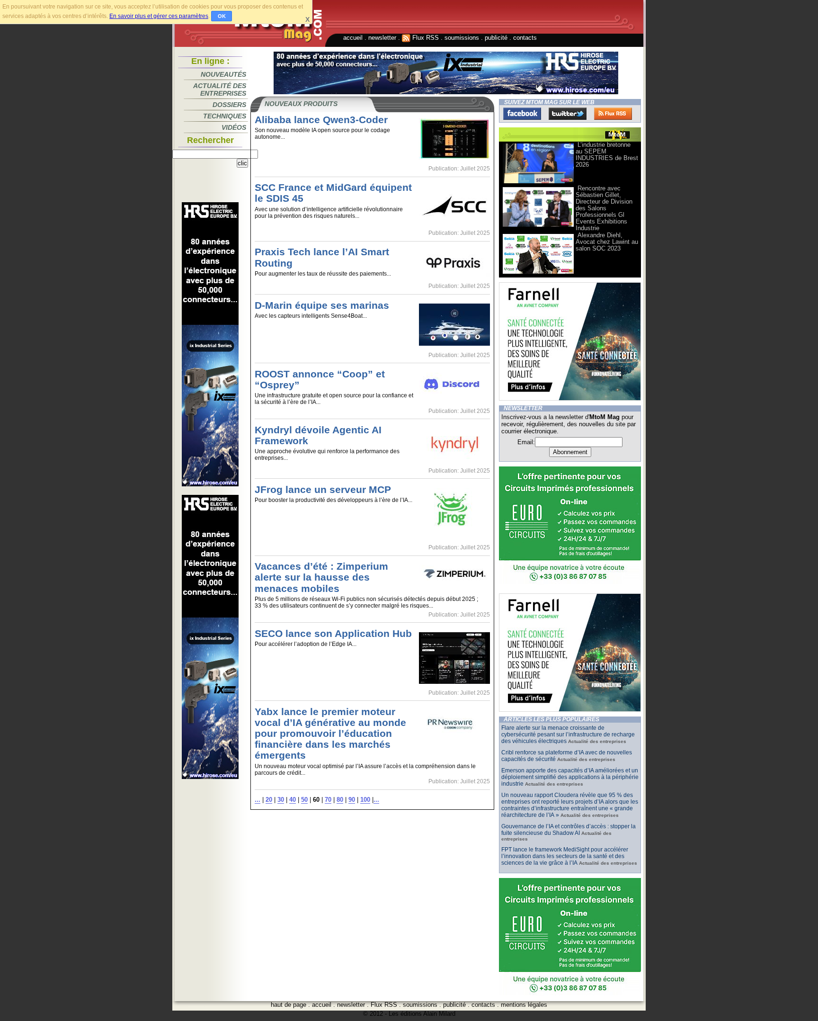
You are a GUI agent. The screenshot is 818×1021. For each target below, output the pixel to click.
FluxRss (613, 113)
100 (365, 799)
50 (304, 799)
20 (269, 799)
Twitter (568, 113)
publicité (496, 37)
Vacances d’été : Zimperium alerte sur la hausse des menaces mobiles (321, 577)
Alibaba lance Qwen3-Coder (321, 119)
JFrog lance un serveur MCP (323, 489)
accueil (353, 37)
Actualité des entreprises (219, 89)
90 (351, 799)
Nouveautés (223, 74)
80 (340, 799)
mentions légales (524, 1004)
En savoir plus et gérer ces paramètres (158, 16)
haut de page (288, 1004)
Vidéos (234, 127)
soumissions (462, 37)
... (257, 799)
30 (280, 799)
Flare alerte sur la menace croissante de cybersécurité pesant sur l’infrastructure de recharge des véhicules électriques (568, 734)
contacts (525, 37)
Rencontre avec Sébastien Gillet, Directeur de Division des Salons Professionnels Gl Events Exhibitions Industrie (604, 208)
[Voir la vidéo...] (538, 183)
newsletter (382, 37)
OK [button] (222, 16)
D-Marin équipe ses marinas (322, 305)
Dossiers (229, 104)
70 (328, 799)
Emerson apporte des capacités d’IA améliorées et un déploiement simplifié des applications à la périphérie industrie (570, 777)
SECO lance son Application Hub (333, 633)
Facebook (522, 113)
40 (292, 799)
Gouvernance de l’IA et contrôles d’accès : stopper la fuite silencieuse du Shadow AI (568, 829)
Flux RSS (424, 37)
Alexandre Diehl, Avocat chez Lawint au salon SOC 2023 (607, 242)
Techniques (224, 116)
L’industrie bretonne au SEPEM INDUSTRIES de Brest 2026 (607, 154)
